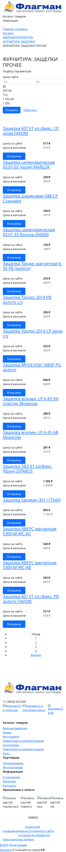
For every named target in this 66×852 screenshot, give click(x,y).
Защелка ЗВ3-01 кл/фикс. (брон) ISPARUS (27, 468)
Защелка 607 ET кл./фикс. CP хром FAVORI (31, 130)
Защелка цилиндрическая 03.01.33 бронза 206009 (29, 232)
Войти (4, 845)
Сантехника (11, 745)
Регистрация (18, 845)
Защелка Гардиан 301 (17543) (32, 500)
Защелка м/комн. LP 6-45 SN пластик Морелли (30, 401)
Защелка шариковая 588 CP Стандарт (30, 198)
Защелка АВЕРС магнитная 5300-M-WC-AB (29, 565)
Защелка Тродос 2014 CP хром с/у (32, 333)
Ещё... (7, 753)
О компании (11, 777)
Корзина (6, 850)
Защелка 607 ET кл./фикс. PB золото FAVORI (31, 599)
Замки (7, 732)
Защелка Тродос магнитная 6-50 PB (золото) (32, 266)
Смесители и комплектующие (23, 749)
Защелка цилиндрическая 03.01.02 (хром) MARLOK (29, 164)
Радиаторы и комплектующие (23, 741)
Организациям (13, 763)
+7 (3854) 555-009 (14, 702)
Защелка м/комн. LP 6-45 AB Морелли (30, 434)
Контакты (9, 786)
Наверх (33, 817)
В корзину (14, 156)
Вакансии (9, 781)
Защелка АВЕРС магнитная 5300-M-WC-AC (29, 531)
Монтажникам (13, 767)
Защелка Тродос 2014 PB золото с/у (27, 299)
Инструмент (11, 737)
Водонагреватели (15, 728)
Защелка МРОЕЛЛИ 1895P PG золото (32, 367)
